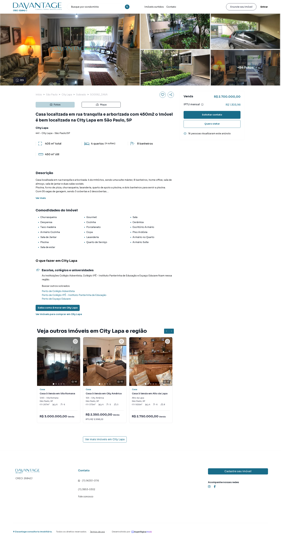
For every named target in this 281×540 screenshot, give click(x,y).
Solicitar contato (212, 114)
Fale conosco (85, 496)
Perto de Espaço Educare (56, 298)
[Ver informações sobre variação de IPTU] (202, 104)
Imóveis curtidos (154, 6)
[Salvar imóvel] (163, 95)
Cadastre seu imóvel (237, 471)
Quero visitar (212, 123)
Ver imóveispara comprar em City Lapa (59, 314)
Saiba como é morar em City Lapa (58, 307)
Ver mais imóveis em (105, 439)
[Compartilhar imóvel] (171, 95)
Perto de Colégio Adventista (58, 291)
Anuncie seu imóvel (241, 6)
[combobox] (99, 6)
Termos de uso (97, 531)
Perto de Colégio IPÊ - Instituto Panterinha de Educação (74, 295)
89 (22, 80)
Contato (171, 6)
